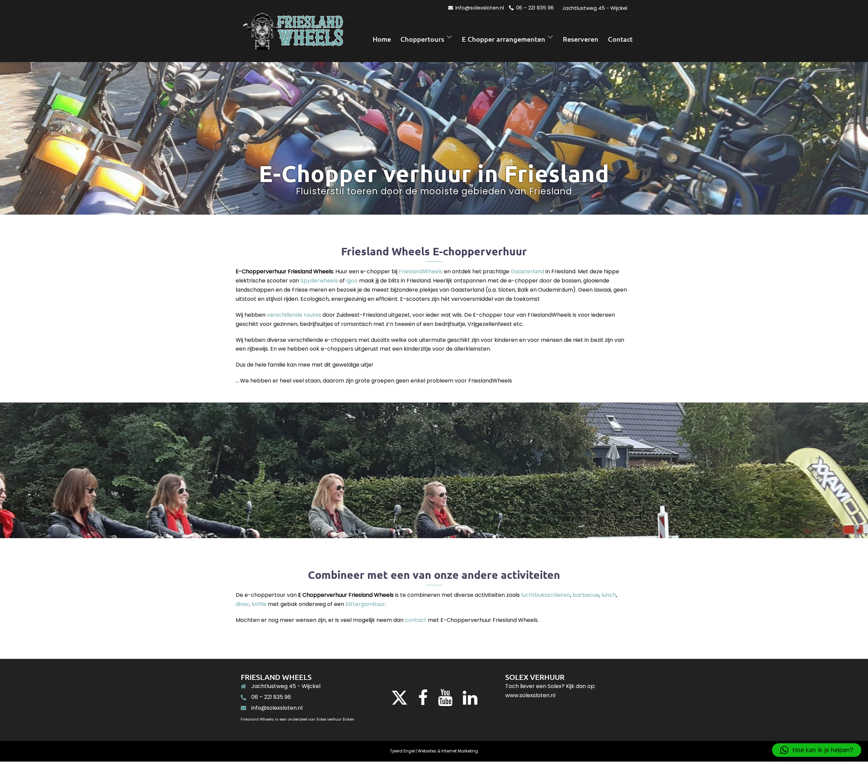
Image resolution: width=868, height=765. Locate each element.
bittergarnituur (365, 604)
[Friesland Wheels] (292, 39)
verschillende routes (294, 315)
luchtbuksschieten (545, 595)
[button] (816, 750)
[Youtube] (445, 702)
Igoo (352, 281)
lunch (608, 595)
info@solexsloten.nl (276, 708)
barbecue (586, 595)
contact (416, 620)
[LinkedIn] (470, 702)
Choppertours (422, 39)
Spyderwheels (319, 281)
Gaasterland (527, 271)
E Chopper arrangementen (503, 39)
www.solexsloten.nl (530, 695)
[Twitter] (399, 702)
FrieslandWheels (420, 271)
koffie (259, 604)
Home (382, 39)
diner (242, 604)
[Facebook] (423, 702)
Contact (620, 39)
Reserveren (580, 39)
